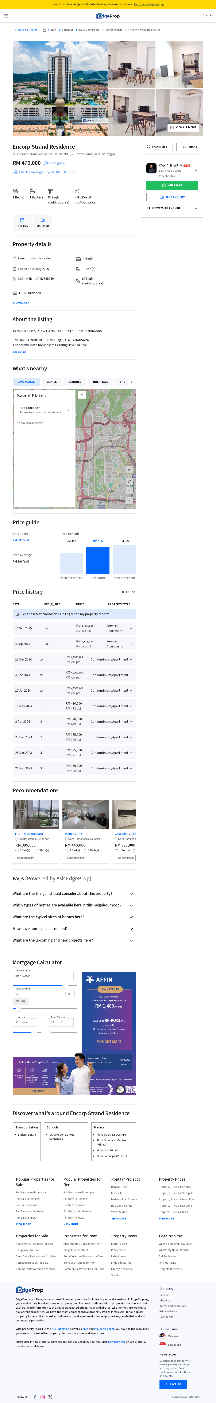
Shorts (115, 1275)
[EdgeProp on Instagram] (42, 1397)
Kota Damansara (89, 30)
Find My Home (167, 1263)
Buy (53, 30)
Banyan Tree (119, 1187)
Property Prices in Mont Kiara (177, 1199)
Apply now (38, 1091)
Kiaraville (117, 1193)
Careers (164, 1295)
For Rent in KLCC (73, 1218)
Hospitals (100, 382)
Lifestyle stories (121, 1269)
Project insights (104, 1329)
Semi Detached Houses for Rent (83, 1256)
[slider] (65, 985)
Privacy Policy (168, 1311)
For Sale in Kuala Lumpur (31, 1192)
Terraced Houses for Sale (32, 1263)
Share (192, 147)
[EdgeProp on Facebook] (35, 1397)
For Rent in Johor (74, 1205)
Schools (75, 382)
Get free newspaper (147, 4)
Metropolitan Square (124, 1199)
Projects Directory (170, 1269)
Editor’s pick (119, 1244)
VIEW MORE (23, 1224)
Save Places (26, 382)
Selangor (67, 30)
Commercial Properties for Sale (36, 1269)
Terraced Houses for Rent (79, 1263)
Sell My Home (167, 1256)
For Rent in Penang (75, 1199)
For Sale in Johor (26, 1205)
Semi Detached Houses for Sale (36, 1256)
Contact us (166, 1317)
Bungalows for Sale (28, 1250)
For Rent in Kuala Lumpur (78, 1192)
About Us (165, 1301)
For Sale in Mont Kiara (29, 1211)
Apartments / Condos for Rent (82, 1244)
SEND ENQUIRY (175, 197)
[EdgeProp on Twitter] (50, 1397)
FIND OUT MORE (109, 1041)
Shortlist (159, 147)
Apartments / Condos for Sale (34, 1244)
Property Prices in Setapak (176, 1193)
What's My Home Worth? (174, 1250)
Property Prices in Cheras (175, 1187)
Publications (119, 1250)
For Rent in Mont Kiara (77, 1211)
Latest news (119, 1256)
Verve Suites (119, 1212)
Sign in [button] (208, 15)
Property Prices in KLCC (174, 1212)
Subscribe (173, 1384)
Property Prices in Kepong (175, 1206)
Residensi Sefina (121, 1206)
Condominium (114, 30)
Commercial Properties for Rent (83, 1269)
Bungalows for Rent (75, 1250)
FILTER (124, 592)
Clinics (52, 382)
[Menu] (6, 15)
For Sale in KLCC (26, 1218)
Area (85, 1329)
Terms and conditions (173, 1306)
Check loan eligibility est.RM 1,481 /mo (47, 172)
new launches (116, 1342)
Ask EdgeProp (73, 879)
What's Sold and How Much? (176, 1244)
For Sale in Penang (27, 1199)
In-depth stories (121, 1263)
